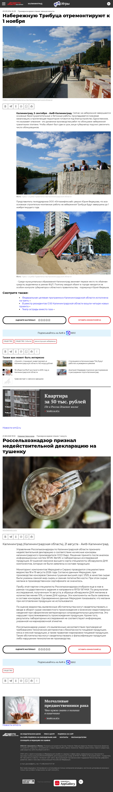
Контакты (64, 737)
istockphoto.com (10, 530)
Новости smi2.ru (12, 427)
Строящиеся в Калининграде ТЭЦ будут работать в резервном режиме (86, 362)
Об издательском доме (30, 734)
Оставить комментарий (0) (89, 320)
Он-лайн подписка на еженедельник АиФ (38, 737)
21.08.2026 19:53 (9, 436)
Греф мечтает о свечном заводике (28, 379)
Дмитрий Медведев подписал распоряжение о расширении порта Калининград (88, 371)
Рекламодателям (78, 737)
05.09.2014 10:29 (9, 11)
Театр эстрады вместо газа (37, 309)
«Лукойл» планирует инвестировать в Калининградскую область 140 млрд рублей (33, 362)
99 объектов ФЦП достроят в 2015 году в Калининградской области (31, 371)
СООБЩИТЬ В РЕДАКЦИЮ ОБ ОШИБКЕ (35, 740)
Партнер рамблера (44, 782)
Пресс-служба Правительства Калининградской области (27, 100)
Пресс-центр (49, 734)
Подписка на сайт (65, 734)
